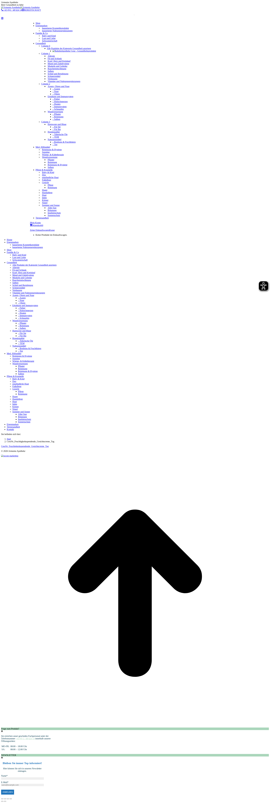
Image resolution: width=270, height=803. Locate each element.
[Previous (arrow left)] (2, 801)
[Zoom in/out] (11, 798)
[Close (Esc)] (2, 798)
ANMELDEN (8, 792)
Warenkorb (37, 225)
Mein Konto (35, 222)
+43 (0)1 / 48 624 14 (12, 10)
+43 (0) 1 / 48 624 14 (25, 738)
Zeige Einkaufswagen (39, 230)
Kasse (52, 230)
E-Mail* (4, 782)
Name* (4, 776)
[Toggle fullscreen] (8, 798)
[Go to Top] (135, 726)
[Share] (5, 798)
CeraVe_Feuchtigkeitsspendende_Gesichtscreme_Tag (25, 446)
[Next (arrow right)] (5, 801)
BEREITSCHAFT (32, 10)
